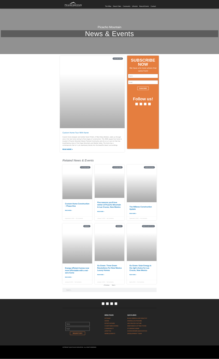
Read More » (67, 149)
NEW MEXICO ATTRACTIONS (136, 326)
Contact (153, 6)
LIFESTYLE (108, 331)
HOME (107, 321)
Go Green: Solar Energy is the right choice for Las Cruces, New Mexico (140, 267)
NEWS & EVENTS (110, 333)
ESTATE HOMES (110, 323)
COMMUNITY (109, 328)
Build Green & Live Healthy (137, 318)
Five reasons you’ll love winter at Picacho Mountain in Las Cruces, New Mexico (109, 204)
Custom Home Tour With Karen (75, 133)
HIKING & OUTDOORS (134, 321)
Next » (114, 285)
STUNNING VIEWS (133, 328)
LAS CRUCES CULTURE (134, 323)
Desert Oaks (117, 6)
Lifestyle (135, 6)
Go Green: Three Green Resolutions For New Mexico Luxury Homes (109, 267)
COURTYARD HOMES (111, 326)
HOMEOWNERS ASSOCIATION (137, 331)
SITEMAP (108, 318)
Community (126, 6)
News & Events (144, 6)
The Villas (108, 6)
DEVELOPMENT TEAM (134, 333)
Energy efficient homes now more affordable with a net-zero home (77, 270)
